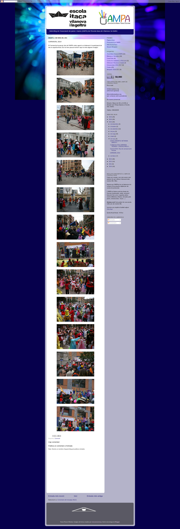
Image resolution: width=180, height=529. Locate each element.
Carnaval (57, 438)
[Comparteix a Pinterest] (60, 436)
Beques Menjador (112, 47)
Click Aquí (110, 209)
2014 (110, 122)
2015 (110, 119)
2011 (110, 164)
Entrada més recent (56, 496)
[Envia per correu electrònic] (53, 436)
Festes (109, 67)
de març (113, 139)
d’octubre (113, 126)
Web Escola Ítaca (112, 44)
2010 (110, 166)
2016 (110, 117)
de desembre (114, 124)
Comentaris (112, 223)
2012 (110, 161)
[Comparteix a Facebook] (58, 436)
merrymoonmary (97, 522)
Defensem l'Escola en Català (115, 63)
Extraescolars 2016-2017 (114, 65)
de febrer (113, 156)
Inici (75, 496)
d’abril (112, 136)
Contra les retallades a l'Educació (117, 60)
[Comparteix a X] (57, 436)
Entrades (112, 219)
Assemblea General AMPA (114, 54)
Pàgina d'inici (111, 40)
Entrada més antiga (95, 496)
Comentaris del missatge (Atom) (67, 500)
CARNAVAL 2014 (115, 153)
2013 (110, 159)
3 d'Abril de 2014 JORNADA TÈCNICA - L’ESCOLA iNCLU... (120, 145)
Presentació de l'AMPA (113, 42)
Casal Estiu (110, 58)
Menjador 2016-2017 (113, 69)
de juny (112, 131)
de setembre (114, 129)
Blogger (117, 522)
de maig (113, 134)
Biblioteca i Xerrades (113, 56)
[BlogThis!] (55, 436)
